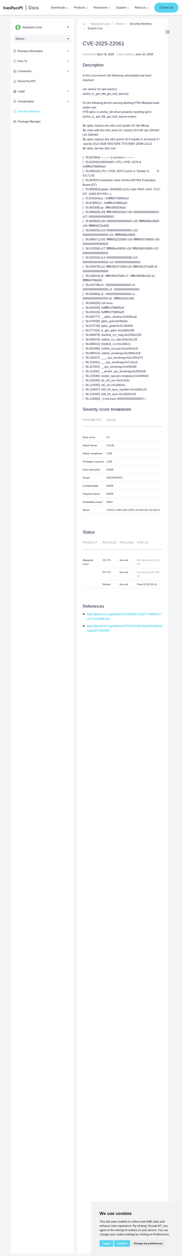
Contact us (166, 7)
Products (79, 7)
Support (121, 7)
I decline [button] (122, 1243)
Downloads (58, 7)
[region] (42, 636)
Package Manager (29, 121)
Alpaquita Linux (101, 23)
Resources (100, 7)
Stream (120, 23)
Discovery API (26, 81)
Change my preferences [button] (148, 1243)
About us (140, 7)
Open (168, 32)
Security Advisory (28, 111)
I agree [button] (106, 1243)
